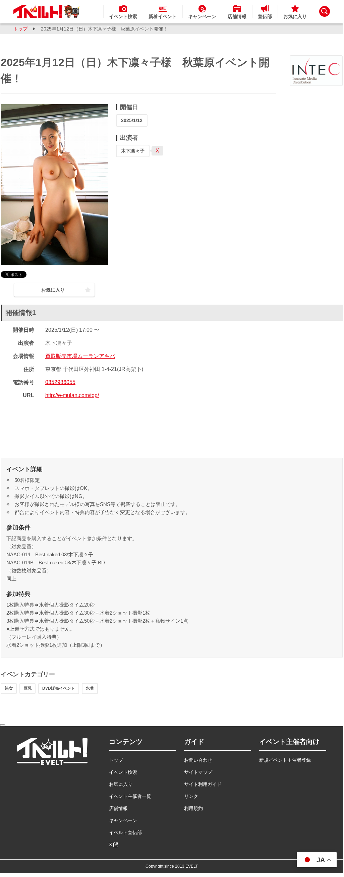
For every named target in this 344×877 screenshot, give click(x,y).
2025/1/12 (131, 120)
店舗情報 (118, 808)
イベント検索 (123, 772)
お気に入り (120, 784)
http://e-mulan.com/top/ (72, 395)
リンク (191, 796)
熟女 (9, 688)
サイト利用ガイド (203, 784)
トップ (20, 29)
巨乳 (27, 688)
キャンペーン (123, 820)
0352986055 (60, 382)
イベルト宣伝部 (125, 832)
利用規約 (193, 808)
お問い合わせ (198, 760)
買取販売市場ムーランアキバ (80, 356)
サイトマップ (198, 772)
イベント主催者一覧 (130, 796)
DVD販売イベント (58, 688)
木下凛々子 (133, 150)
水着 (90, 688)
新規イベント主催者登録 (285, 760)
